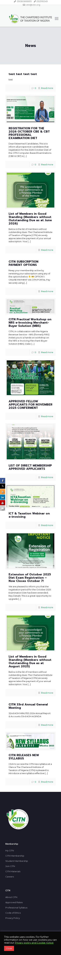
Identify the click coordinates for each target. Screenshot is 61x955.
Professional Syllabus (16, 907)
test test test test (23, 74)
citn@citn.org (33, 4)
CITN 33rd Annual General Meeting (28, 706)
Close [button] (9, 948)
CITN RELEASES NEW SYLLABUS (24, 757)
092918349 (42, 1)
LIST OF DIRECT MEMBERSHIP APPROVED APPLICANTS (30, 467)
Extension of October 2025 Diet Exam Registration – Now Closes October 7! (30, 577)
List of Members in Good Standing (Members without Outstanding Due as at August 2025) (30, 661)
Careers (9, 876)
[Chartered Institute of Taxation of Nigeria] (30, 18)
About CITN (11, 897)
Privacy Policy (12, 918)
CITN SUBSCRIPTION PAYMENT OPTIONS (23, 263)
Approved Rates (14, 902)
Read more (47, 88)
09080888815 (24, 1)
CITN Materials (12, 871)
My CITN (9, 850)
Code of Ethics (13, 912)
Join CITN (10, 866)
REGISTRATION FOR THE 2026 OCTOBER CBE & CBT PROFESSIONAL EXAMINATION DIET (29, 133)
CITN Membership (14, 855)
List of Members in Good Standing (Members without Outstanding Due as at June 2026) (30, 218)
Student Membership (16, 861)
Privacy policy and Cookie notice (34, 942)
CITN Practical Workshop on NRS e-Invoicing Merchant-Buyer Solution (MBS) (30, 322)
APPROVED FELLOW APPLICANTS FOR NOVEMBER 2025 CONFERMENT (30, 404)
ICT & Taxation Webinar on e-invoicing (29, 515)
